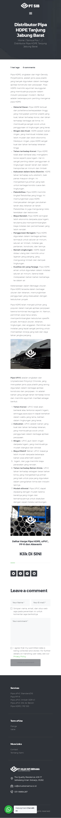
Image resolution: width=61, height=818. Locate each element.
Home (21, 40)
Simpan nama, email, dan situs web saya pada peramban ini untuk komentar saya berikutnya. (30, 611)
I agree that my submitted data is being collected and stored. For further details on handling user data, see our (31, 652)
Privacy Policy (19, 657)
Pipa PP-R (15, 697)
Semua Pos (32, 40)
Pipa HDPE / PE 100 (20, 706)
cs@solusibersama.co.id (25, 786)
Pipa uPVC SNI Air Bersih (22, 703)
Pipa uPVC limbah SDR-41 (23, 700)
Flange (14, 726)
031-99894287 (21, 792)
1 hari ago (15, 68)
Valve (13, 729)
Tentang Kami (17, 753)
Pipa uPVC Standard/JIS (22, 694)
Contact (14, 750)
